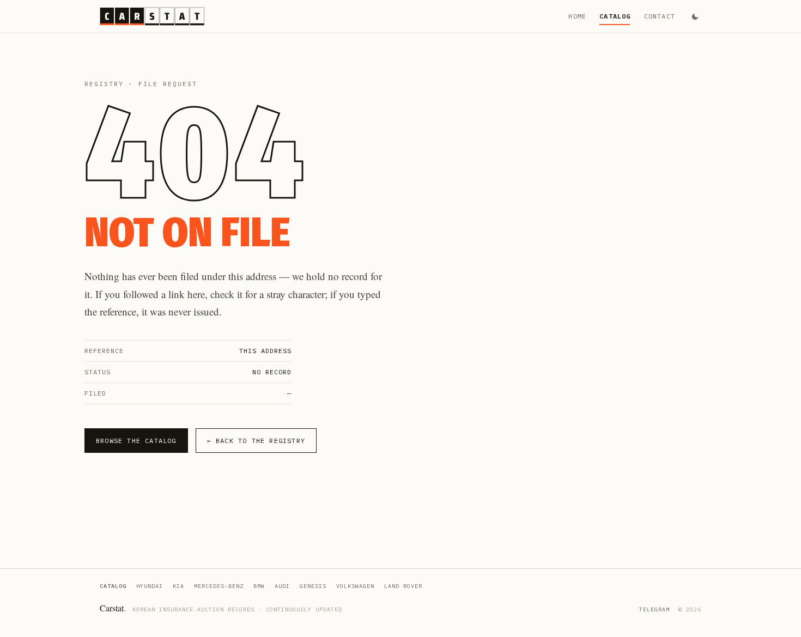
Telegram (654, 609)
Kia (178, 586)
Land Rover (403, 586)
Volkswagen (355, 586)
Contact (659, 16)
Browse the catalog (136, 440)
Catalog (614, 16)
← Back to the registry (256, 440)
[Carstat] (152, 16)
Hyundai (149, 586)
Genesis (313, 586)
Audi (282, 586)
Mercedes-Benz (219, 586)
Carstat (113, 608)
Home (577, 16)
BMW (259, 586)
